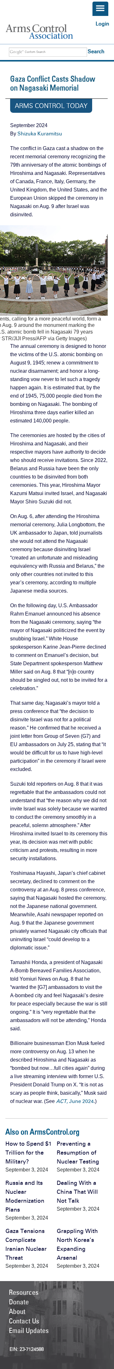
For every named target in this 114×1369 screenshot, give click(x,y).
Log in (102, 24)
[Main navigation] (100, 9)
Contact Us (24, 1320)
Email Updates (29, 1330)
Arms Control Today (51, 106)
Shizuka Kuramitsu (39, 134)
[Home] (45, 31)
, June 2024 (75, 1101)
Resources (24, 1292)
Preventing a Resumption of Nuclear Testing (78, 1152)
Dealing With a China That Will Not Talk (77, 1191)
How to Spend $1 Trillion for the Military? (28, 1152)
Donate (19, 1301)
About (17, 1311)
